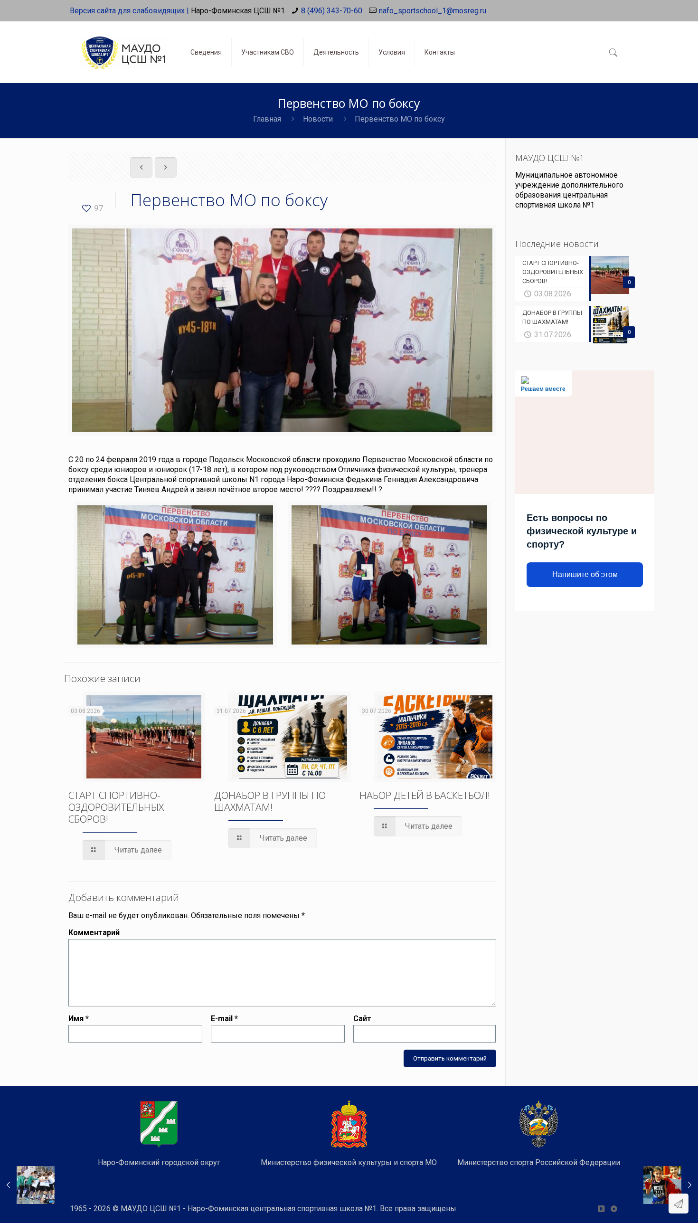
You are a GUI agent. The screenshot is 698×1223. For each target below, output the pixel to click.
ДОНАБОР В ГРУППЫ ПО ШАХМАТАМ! (270, 801)
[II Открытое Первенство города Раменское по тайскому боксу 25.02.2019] (670, 1185)
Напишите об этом (585, 574)
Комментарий (94, 932)
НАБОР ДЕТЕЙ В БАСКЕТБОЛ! (424, 795)
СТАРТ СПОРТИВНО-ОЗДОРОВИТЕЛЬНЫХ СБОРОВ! (116, 806)
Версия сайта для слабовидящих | (129, 10)
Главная (267, 118)
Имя (78, 1018)
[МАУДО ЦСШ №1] (123, 45)
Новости (318, 118)
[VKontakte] (601, 1208)
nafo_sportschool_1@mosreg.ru (432, 10)
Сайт (362, 1018)
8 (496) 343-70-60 (331, 10)
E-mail (224, 1018)
